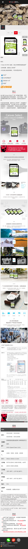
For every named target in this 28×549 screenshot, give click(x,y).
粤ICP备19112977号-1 (5, 544)
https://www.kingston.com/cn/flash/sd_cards (14, 531)
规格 (16, 32)
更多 (19, 32)
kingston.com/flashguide (11, 498)
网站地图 (3, 542)
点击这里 (21, 520)
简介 (12, 32)
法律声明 (9, 542)
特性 (8, 32)
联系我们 (16, 542)
